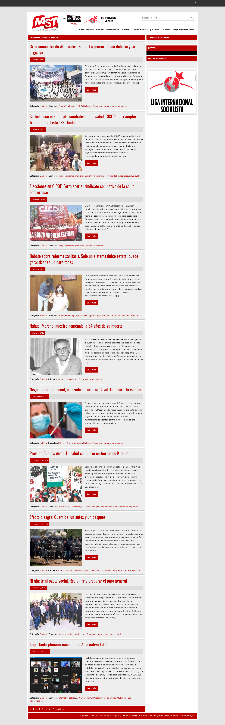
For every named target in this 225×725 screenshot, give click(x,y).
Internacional (113, 29)
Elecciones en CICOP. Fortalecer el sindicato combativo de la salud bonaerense (82, 189)
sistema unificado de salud (126, 315)
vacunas (119, 443)
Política (90, 29)
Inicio (81, 29)
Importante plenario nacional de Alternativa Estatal (70, 644)
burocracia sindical (67, 634)
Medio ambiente (140, 29)
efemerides (63, 379)
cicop (61, 176)
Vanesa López (36, 701)
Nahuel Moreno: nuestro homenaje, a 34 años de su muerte (76, 325)
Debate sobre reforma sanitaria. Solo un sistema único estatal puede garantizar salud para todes (84, 259)
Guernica (87, 570)
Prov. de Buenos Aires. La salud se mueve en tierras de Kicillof (79, 453)
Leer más (91, 89)
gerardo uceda (75, 443)
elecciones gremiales (74, 176)
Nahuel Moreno (96, 379)
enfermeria (75, 506)
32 (59, 709)
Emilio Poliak (76, 570)
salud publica (121, 106)
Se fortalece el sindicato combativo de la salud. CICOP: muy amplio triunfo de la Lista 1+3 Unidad (83, 119)
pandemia (94, 315)
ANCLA (79, 106)
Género (125, 29)
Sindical (100, 29)
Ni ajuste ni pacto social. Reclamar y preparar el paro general (78, 580)
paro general (115, 634)
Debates (166, 29)
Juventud (154, 29)
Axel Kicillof (64, 506)
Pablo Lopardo (129, 698)
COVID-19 (63, 443)
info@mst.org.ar (187, 715)
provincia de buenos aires (116, 176)
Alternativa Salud (66, 106)
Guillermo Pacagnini (92, 106)
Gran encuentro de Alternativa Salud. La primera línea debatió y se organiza (82, 49)
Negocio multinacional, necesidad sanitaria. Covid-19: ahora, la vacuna (85, 389)
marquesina (108, 106)
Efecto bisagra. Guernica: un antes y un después (67, 517)
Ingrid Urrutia (110, 698)
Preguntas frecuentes (183, 29)
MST (119, 698)
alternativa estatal (67, 698)
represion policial (132, 570)
